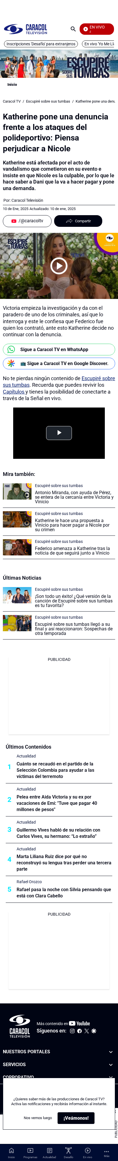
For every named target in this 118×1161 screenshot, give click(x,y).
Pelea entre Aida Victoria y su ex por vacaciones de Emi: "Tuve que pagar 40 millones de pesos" (57, 803)
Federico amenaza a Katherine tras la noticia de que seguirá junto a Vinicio (72, 551)
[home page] (25, 29)
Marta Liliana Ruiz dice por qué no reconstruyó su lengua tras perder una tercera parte (64, 863)
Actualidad (26, 756)
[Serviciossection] (111, 1065)
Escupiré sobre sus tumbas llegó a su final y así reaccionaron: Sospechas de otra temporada (74, 629)
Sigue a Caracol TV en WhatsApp (54, 349)
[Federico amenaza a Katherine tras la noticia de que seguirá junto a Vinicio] (17, 547)
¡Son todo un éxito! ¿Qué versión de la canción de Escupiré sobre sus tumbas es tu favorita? (74, 601)
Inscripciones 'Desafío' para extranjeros (41, 44)
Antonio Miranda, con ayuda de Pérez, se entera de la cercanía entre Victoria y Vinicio (74, 497)
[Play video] (59, 265)
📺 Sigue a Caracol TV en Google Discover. (64, 363)
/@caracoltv (31, 220)
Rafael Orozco (29, 881)
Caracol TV (12, 101)
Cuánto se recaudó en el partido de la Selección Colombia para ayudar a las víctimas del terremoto (55, 770)
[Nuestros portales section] (111, 1052)
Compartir (83, 221)
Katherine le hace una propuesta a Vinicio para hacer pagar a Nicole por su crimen (72, 525)
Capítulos (14, 392)
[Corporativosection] (111, 1078)
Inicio (12, 84)
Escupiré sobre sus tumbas (48, 101)
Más (106, 1156)
